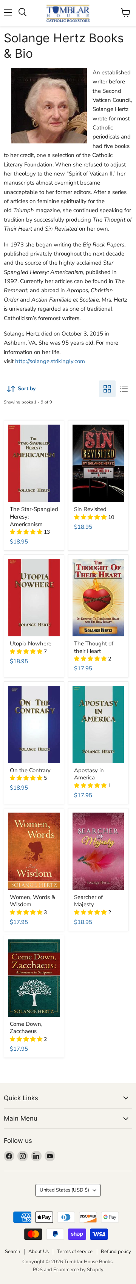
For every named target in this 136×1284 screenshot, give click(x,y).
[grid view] (107, 388)
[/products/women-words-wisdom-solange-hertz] (34, 851)
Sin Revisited (90, 509)
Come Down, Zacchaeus (26, 1027)
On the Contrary (30, 770)
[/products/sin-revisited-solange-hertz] (98, 463)
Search (12, 1251)
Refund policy (116, 1251)
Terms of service (75, 1251)
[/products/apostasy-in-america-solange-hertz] (98, 724)
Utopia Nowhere (30, 643)
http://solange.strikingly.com (50, 361)
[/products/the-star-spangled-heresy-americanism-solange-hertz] (34, 463)
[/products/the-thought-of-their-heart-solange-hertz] (98, 597)
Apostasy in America (89, 774)
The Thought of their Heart (93, 647)
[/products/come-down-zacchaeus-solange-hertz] (34, 978)
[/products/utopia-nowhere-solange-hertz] (34, 597)
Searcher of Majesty (88, 900)
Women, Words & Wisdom (32, 900)
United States (64, 1190)
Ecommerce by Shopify (78, 1269)
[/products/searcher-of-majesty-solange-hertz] (98, 851)
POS (38, 1269)
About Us (38, 1251)
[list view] (124, 388)
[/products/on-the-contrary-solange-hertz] (34, 724)
